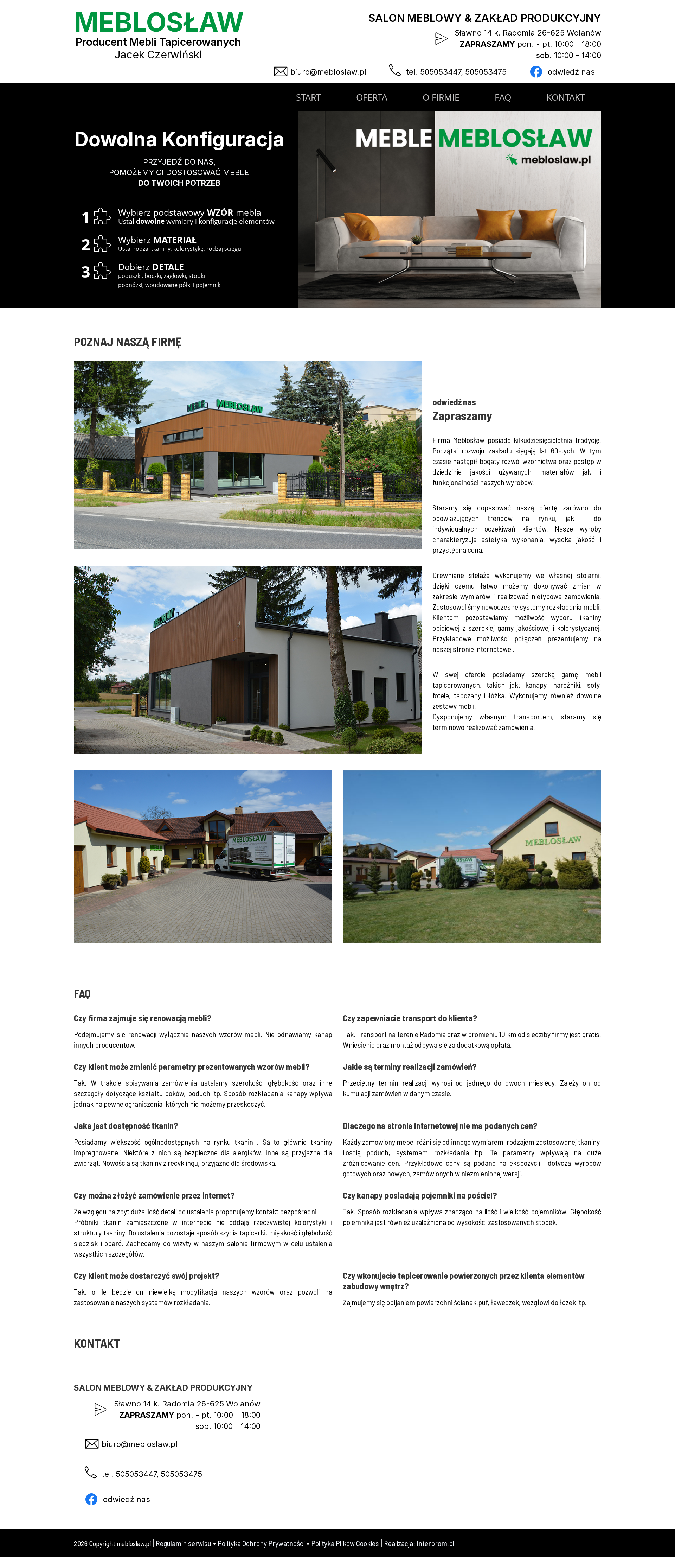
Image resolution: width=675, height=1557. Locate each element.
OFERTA (371, 97)
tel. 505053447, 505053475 (455, 71)
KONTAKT (565, 97)
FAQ (503, 97)
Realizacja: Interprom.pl (419, 1543)
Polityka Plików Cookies (345, 1543)
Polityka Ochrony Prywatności (261, 1543)
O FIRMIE (441, 97)
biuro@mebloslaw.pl (327, 71)
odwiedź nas (570, 71)
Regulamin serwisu (183, 1543)
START (308, 97)
